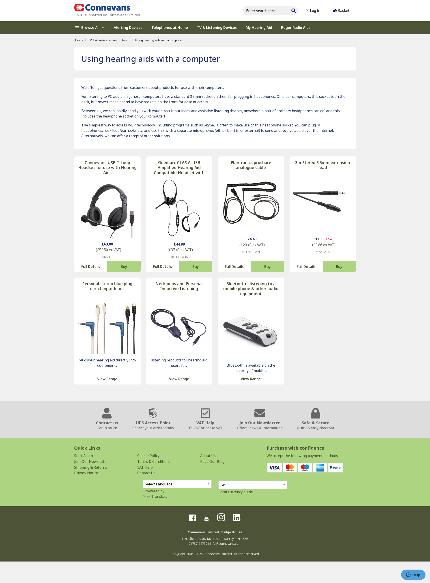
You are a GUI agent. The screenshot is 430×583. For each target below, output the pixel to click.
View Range (107, 378)
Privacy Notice (86, 472)
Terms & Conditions (153, 461)
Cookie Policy (148, 455)
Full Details (90, 266)
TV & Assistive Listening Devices (109, 40)
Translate (159, 496)
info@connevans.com (225, 543)
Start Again (83, 455)
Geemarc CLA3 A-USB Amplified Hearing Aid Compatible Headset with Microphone (179, 167)
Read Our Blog (212, 461)
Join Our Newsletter (91, 461)
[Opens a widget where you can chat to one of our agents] (413, 575)
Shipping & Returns (90, 467)
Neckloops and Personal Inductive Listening (179, 286)
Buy (124, 266)
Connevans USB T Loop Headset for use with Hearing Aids (107, 167)
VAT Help (145, 467)
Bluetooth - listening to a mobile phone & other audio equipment (250, 288)
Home (79, 40)
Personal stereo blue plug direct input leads (107, 286)
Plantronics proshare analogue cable (251, 165)
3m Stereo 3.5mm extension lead (322, 165)
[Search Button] (293, 10)
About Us (208, 455)
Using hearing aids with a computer (159, 40)
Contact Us (146, 472)
